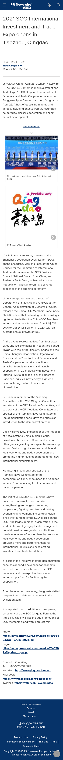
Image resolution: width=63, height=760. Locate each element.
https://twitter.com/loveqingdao (33, 683)
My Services (30, 716)
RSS (54, 742)
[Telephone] (49, 5)
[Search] (58, 5)
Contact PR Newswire (31, 704)
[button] (31, 152)
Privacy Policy (40, 737)
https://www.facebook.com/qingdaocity (27, 679)
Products (31, 708)
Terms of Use (21, 737)
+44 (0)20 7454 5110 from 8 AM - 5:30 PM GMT (31, 725)
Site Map (43, 742)
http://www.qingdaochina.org (33, 670)
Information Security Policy (20, 742)
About (31, 712)
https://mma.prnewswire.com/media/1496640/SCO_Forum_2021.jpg (31, 638)
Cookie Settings (31, 746)
